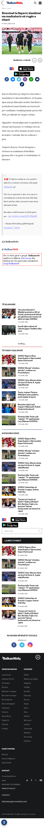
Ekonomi (27, 695)
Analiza (27, 724)
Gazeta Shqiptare (8, 758)
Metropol (27, 720)
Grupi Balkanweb (11, 263)
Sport (9, 8)
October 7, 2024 (12, 227)
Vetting (5, 728)
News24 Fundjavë (8, 704)
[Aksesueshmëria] (4, 822)
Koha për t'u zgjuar (9, 691)
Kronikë (27, 691)
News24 (5, 754)
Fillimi (4, 8)
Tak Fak (5, 724)
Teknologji (28, 728)
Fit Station (6, 683)
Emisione (27, 741)
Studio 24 (5, 720)
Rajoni (26, 704)
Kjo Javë (5, 687)
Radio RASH (6, 762)
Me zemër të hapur (9, 695)
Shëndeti (27, 732)
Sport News (6, 716)
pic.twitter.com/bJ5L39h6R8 (22, 216)
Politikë (27, 687)
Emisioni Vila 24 (8, 679)
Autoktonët (6, 675)
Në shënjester (7, 699)
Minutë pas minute (31, 679)
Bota (26, 712)
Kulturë (27, 716)
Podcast (5, 712)
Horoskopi (28, 737)
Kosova (26, 699)
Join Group (26, 258)
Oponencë (6, 708)
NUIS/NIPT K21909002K (11, 784)
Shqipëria (27, 683)
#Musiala (8, 186)
